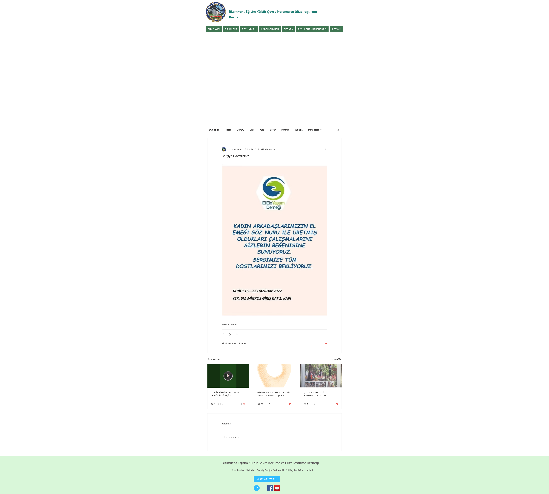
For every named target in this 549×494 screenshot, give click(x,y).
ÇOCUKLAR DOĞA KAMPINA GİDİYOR (315, 394)
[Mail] (257, 488)
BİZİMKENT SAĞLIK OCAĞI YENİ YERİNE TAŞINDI (273, 394)
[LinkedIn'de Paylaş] (237, 334)
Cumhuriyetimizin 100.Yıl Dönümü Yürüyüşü (225, 394)
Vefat (273, 129)
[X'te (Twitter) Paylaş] (230, 334)
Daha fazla (313, 129)
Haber (228, 129)
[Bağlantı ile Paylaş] (244, 334)
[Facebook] (270, 488)
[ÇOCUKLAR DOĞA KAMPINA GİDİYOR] (321, 375)
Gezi (252, 129)
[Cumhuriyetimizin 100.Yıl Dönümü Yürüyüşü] (228, 375)
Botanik (285, 129)
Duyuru (240, 129)
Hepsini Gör (336, 359)
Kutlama (299, 129)
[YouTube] (277, 488)
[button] (338, 130)
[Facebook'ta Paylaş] (223, 334)
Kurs (262, 129)
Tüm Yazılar (213, 129)
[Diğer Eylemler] (325, 149)
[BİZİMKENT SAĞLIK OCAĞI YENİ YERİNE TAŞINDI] (274, 375)
